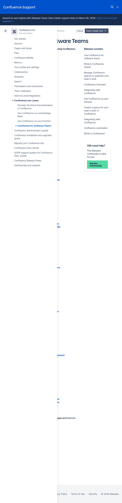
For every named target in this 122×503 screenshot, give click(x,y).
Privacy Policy (60, 494)
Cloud (80, 30)
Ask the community (96, 164)
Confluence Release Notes (27, 160)
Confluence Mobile (23, 57)
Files (16, 53)
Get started (20, 38)
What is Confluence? (94, 133)
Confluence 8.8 (27, 30)
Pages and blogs (23, 48)
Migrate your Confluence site (29, 143)
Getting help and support (27, 165)
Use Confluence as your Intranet (34, 121)
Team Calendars (22, 91)
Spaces (18, 43)
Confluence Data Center (26, 148)
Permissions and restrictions (28, 86)
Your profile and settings (26, 67)
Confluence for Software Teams (34, 125)
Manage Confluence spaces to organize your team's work (96, 75)
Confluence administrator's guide (31, 130)
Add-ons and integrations (27, 95)
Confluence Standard (95, 84)
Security (93, 494)
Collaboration (21, 72)
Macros (18, 62)
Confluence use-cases (26, 100)
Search (112, 6)
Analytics (19, 76)
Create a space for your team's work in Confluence (96, 110)
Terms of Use (78, 494)
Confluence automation (96, 128)
